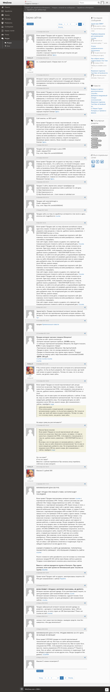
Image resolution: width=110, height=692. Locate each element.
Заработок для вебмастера (36, 10)
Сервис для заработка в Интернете (37, 7)
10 (76, 24)
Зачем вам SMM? (97, 24)
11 (80, 24)
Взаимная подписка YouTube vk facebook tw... (98, 104)
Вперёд (60, 27)
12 (83, 24)
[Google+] (93, 162)
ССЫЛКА (46, 654)
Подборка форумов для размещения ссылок (98, 36)
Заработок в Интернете (85, 7)
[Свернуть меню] (107, 2)
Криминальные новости (50, 324)
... (73, 24)
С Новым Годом (96, 108)
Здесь (54, 55)
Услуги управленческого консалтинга (97, 48)
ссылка (57, 216)
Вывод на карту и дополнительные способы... (97, 91)
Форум (9, 43)
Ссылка (81, 244)
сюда (52, 404)
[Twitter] (102, 162)
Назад (60, 24)
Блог (8, 46)
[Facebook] (97, 162)
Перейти (63, 579)
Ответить (30, 24)
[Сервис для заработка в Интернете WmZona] (7, 2)
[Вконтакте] (93, 166)
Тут (37, 317)
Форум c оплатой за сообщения (63, 7)
